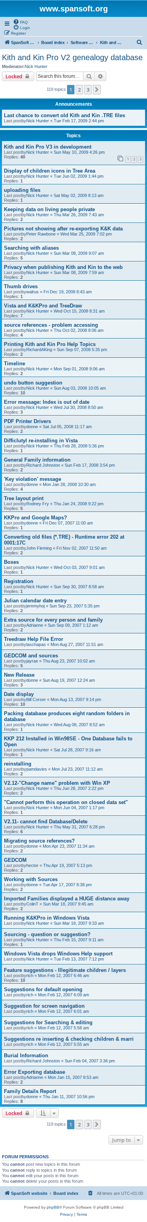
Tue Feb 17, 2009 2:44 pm (79, 120)
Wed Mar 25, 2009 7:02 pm (86, 234)
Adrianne (34, 625)
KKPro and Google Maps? (35, 518)
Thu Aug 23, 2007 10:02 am (69, 661)
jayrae (32, 661)
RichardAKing (39, 349)
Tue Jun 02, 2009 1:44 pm (78, 176)
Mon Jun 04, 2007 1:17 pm (79, 807)
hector (32, 865)
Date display (19, 694)
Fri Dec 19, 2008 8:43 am (68, 291)
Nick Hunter (36, 66)
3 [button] (88, 89)
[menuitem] (20, 21)
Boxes (11, 562)
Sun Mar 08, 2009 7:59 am (79, 272)
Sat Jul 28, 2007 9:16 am (77, 749)
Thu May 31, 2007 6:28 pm (79, 826)
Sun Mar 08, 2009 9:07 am (79, 253)
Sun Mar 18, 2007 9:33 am (79, 923)
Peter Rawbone (41, 234)
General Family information (37, 460)
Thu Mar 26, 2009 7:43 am (79, 214)
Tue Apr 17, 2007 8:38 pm (67, 884)
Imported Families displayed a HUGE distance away (66, 899)
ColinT (32, 904)
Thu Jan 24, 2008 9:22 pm (78, 503)
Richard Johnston (43, 465)
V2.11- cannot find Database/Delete (45, 821)
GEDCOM (15, 860)
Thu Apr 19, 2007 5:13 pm (67, 865)
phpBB (53, 1207)
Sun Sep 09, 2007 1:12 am (73, 625)
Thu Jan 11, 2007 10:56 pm (68, 1096)
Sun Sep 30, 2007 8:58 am (79, 586)
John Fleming (39, 548)
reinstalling (17, 764)
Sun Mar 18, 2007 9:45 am (68, 904)
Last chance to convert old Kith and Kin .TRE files (64, 115)
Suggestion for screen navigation (44, 1006)
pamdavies (36, 769)
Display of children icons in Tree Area (49, 171)
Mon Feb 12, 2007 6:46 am (63, 975)
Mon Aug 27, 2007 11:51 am (77, 644)
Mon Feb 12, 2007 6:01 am (63, 1011)
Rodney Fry (37, 503)
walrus (32, 291)
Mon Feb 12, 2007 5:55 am (63, 1044)
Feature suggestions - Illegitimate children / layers (65, 970)
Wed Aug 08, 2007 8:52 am (79, 724)
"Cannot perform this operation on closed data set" (66, 802)
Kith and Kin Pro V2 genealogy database (72, 57)
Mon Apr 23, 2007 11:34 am (68, 846)
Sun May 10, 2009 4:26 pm (79, 152)
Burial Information (26, 1055)
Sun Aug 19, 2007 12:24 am (69, 680)
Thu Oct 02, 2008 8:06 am (78, 330)
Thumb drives (21, 286)
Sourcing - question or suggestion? (47, 934)
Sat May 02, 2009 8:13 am (78, 195)
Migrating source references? (39, 841)
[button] (97, 89)
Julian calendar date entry (35, 601)
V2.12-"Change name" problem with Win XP (57, 783)
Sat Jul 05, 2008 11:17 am (67, 426)
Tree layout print (24, 498)
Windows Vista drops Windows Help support (58, 954)
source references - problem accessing (51, 325)
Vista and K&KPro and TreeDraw (43, 306)
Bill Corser (36, 699)
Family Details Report (30, 1091)
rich (29, 975)
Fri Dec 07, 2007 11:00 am (68, 523)
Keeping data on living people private (49, 209)
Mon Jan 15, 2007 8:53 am (73, 1077)
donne (32, 426)
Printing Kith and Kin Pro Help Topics (50, 344)
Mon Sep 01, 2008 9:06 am (79, 368)
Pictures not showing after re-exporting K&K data (63, 229)
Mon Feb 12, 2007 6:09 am (63, 994)
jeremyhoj (35, 606)
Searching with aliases (31, 248)
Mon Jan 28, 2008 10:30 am (69, 484)
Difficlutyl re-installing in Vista (41, 441)
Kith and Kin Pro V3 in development (47, 147)
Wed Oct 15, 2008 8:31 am (79, 311)
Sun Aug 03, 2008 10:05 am (80, 388)
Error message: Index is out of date (46, 402)
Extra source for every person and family (53, 620)
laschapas (36, 644)
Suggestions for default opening (43, 989)
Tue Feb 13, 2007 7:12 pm (79, 959)
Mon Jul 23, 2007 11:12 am (77, 769)
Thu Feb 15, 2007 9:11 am (78, 939)
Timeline (14, 363)
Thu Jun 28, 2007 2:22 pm (78, 788)
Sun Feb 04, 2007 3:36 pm (90, 1060)
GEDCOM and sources (31, 656)
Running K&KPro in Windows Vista (46, 918)
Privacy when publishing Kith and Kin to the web (63, 267)
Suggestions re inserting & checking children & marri (69, 1039)
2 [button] (79, 89)
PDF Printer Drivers (27, 421)
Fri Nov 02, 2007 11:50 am (81, 548)
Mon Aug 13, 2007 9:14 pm (76, 699)
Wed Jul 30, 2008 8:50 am (78, 407)
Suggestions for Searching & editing (48, 1022)
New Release (19, 675)
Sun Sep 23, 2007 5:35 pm (74, 606)
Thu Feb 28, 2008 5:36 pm (79, 446)
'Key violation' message (32, 479)
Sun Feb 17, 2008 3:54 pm (90, 465)
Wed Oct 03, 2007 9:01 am (79, 567)
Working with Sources (31, 879)
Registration (18, 581)
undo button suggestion (33, 383)
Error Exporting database (34, 1072)
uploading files (22, 190)
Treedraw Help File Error (33, 639)
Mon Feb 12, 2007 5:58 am (63, 1027)
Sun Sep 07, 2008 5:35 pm (82, 349)
